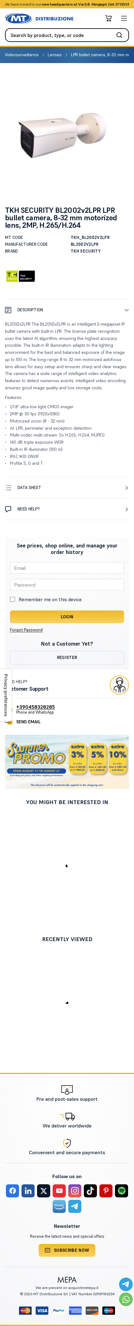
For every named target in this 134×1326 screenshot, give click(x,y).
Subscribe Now (71, 1250)
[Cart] (108, 18)
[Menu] (124, 18)
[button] (67, 310)
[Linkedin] (28, 1190)
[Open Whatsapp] (126, 1299)
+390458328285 (35, 707)
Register (67, 657)
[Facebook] (12, 1190)
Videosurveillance (22, 54)
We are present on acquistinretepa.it (67, 1287)
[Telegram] (74, 1206)
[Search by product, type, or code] (121, 35)
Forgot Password (26, 630)
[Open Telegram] (126, 1284)
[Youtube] (59, 1190)
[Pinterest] (105, 1190)
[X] (43, 1190)
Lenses (55, 54)
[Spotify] (121, 1190)
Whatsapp (94, 4)
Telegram (116, 4)
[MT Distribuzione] (39, 18)
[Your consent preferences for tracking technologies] (6, 695)
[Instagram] (74, 1190)
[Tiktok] (90, 1190)
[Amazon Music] (59, 1206)
